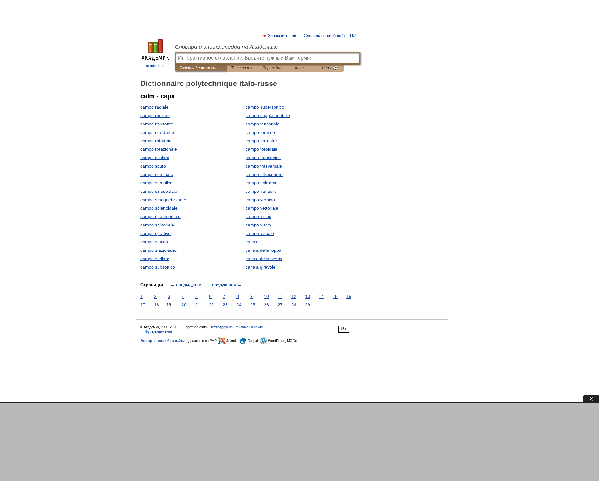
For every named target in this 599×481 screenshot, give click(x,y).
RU (353, 36)
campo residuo (155, 115)
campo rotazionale (158, 149)
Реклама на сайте (249, 327)
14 (321, 296)
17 (142, 304)
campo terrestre (261, 140)
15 (335, 296)
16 (348, 296)
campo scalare (154, 157)
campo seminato (156, 174)
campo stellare (154, 258)
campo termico (260, 132)
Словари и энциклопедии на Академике (226, 47)
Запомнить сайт (283, 36)
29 (307, 304)
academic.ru (155, 66)
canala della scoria (264, 258)
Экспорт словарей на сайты (162, 341)
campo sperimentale (160, 216)
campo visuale (260, 233)
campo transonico (263, 157)
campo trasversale (264, 165)
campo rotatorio (156, 140)
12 (293, 296)
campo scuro (153, 165)
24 (238, 304)
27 (280, 304)
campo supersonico (265, 106)
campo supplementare (268, 115)
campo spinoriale (157, 224)
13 (307, 296)
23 (225, 304)
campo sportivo (155, 233)
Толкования (241, 68)
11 (280, 296)
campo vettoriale (262, 208)
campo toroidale (261, 149)
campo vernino (260, 199)
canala (252, 241)
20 (184, 304)
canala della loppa (263, 250)
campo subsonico (157, 267)
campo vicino (258, 216)
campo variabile (261, 191)
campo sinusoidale (158, 191)
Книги (300, 68)
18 (156, 304)
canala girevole (260, 267)
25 (252, 304)
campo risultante (156, 123)
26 (266, 304)
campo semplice (156, 182)
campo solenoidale (159, 208)
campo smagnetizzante (163, 199)
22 (211, 304)
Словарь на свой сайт (324, 36)
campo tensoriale (263, 123)
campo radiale (154, 106)
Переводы (271, 68)
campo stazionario (158, 250)
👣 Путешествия (158, 332)
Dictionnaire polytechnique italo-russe (200, 68)
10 (266, 296)
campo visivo (258, 224)
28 (293, 304)
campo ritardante (157, 132)
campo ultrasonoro (264, 174)
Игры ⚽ (329, 68)
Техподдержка (221, 327)
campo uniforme (262, 182)
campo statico (154, 241)
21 (197, 304)
